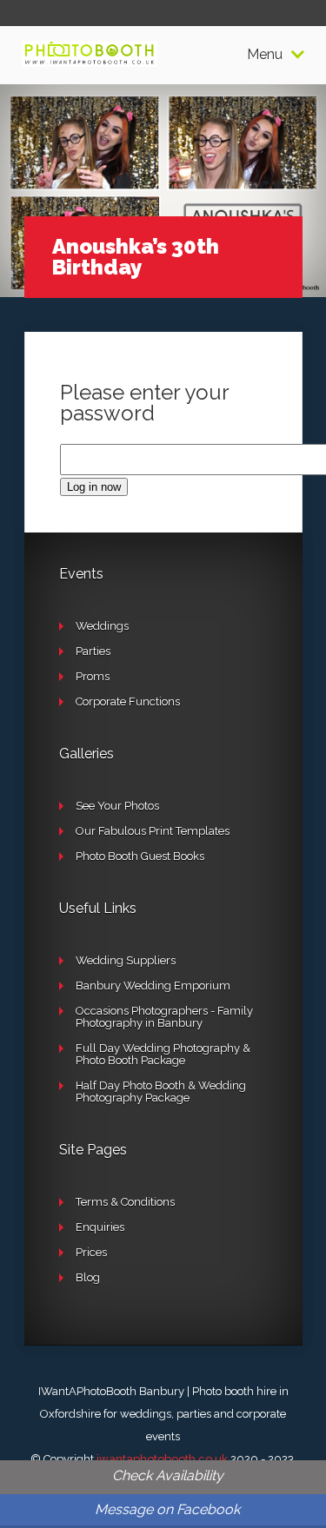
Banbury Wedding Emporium (153, 985)
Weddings (102, 625)
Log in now (94, 486)
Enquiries (100, 1227)
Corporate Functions (128, 701)
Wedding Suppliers (126, 960)
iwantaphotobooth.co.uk (162, 1458)
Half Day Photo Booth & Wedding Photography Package (161, 1091)
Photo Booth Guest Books (140, 856)
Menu (265, 55)
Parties (93, 651)
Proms (93, 676)
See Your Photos (117, 805)
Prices (91, 1252)
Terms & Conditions (125, 1201)
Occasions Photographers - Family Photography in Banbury (164, 1016)
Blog (88, 1277)
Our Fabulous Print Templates (153, 830)
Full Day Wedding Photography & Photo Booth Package (163, 1054)
